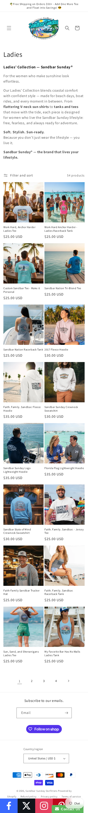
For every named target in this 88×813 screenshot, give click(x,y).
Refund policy (29, 796)
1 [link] (20, 681)
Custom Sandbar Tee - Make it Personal (21, 289)
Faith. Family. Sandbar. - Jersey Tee (64, 531)
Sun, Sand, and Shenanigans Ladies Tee (21, 653)
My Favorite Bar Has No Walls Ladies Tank (62, 653)
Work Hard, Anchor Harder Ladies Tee (19, 228)
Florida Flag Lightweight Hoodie (64, 468)
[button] (9, 28)
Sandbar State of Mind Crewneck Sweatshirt (17, 531)
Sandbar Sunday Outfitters (41, 790)
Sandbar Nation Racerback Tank (23, 349)
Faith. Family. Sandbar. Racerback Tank (58, 592)
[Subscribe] (67, 713)
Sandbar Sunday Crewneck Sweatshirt (61, 408)
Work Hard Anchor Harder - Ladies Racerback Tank (60, 228)
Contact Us (69, 809)
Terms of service (71, 796)
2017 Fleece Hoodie (56, 349)
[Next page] (68, 681)
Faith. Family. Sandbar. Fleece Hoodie (22, 408)
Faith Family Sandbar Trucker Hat (21, 592)
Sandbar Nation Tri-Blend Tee (62, 288)
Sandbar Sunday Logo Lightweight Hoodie (16, 469)
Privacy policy (49, 796)
